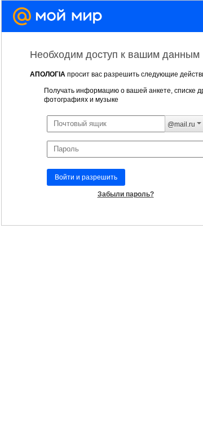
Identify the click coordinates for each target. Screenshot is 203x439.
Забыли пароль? (126, 194)
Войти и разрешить (86, 177)
